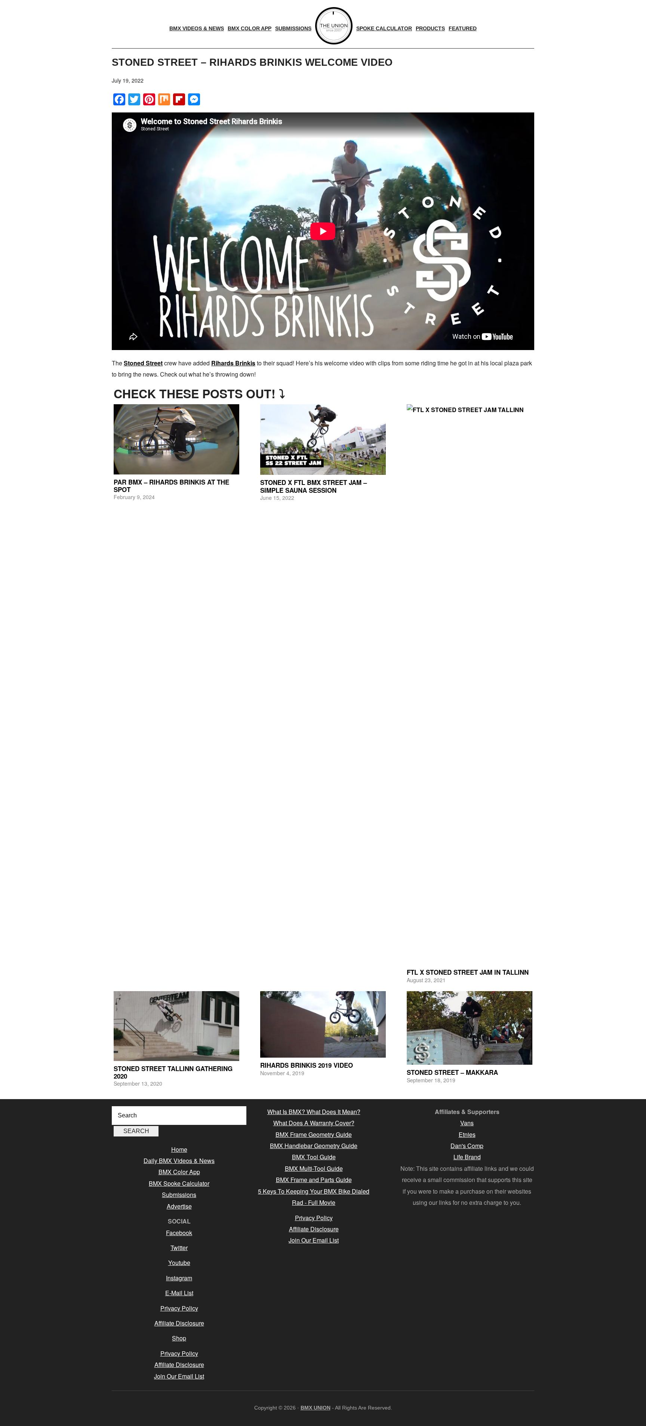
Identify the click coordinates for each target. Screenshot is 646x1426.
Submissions (179, 1194)
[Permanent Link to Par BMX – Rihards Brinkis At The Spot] (176, 439)
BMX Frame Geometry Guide (314, 1134)
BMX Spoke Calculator (179, 1183)
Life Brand (467, 1157)
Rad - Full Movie (313, 1202)
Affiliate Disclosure (179, 1323)
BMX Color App (179, 1171)
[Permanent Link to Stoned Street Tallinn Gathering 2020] (176, 1026)
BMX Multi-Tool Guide (314, 1168)
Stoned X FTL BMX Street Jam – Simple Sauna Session (313, 486)
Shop (179, 1338)
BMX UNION (315, 1408)
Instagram (179, 1278)
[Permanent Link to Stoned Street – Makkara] (469, 1028)
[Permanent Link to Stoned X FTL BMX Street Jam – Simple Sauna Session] (323, 439)
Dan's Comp (466, 1145)
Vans (467, 1123)
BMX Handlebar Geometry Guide (313, 1145)
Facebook (179, 1232)
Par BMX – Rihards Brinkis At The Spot (171, 485)
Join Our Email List (179, 1376)
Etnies (467, 1134)
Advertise (179, 1206)
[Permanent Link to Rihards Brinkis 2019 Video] (323, 1024)
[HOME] (334, 25)
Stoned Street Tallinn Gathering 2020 (173, 1072)
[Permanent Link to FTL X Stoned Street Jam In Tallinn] (469, 684)
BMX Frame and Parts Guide (314, 1179)
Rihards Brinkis (233, 363)
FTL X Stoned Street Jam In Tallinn (468, 972)
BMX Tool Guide (314, 1157)
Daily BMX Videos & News (179, 1160)
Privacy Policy (179, 1308)
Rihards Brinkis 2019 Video (306, 1065)
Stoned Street (143, 363)
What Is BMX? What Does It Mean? (313, 1111)
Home (179, 1149)
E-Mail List (179, 1293)
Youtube (179, 1262)
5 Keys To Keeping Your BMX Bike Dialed (313, 1191)
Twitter (179, 1247)
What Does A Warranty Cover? (313, 1123)
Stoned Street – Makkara (452, 1072)
